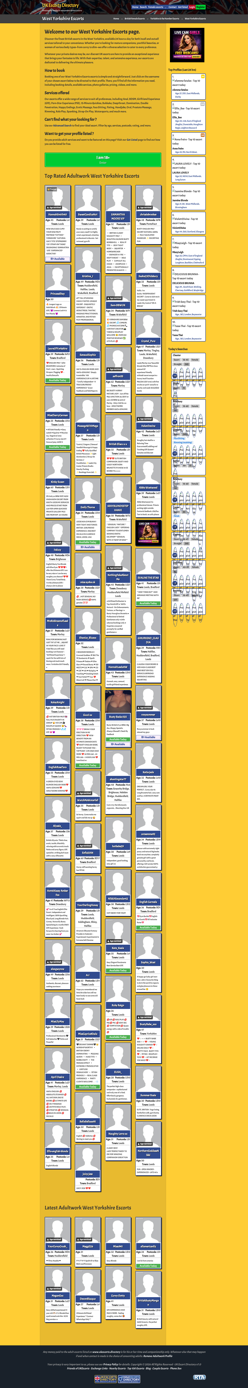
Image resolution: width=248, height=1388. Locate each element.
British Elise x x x (118, 444)
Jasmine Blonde (180, 200)
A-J (87, 975)
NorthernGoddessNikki (148, 1153)
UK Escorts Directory (60, 5)
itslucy (57, 550)
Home (135, 7)
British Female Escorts (135, 18)
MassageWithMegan (87, 428)
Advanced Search (62, 125)
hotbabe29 (118, 846)
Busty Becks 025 (118, 717)
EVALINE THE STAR (148, 578)
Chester (177, 355)
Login (192, 7)
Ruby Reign (118, 1005)
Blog (148, 1368)
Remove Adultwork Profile (157, 1356)
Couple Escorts (160, 1368)
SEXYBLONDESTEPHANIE (117, 508)
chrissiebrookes (148, 214)
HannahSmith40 (57, 214)
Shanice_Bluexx (87, 638)
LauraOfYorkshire (57, 348)
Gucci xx (87, 715)
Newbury (177, 401)
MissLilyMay (57, 1021)
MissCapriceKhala (87, 1034)
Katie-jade (148, 772)
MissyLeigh (177, 252)
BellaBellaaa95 (88, 1121)
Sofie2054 (87, 853)
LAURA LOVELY (180, 172)
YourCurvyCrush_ (57, 1246)
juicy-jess (88, 1174)
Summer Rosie (148, 1095)
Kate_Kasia (118, 948)
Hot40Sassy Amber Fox (57, 893)
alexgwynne (57, 969)
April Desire (57, 1077)
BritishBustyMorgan (148, 1302)
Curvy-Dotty (118, 1295)
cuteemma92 (148, 834)
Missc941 (118, 1246)
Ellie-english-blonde (57, 1151)
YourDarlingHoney (87, 905)
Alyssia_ (57, 826)
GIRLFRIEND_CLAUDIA (148, 640)
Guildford (178, 562)
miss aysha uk (87, 582)
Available (59, 259)
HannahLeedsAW (117, 667)
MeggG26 (88, 1246)
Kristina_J (87, 276)
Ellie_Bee (177, 117)
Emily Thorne (88, 507)
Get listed (183, 7)
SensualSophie (88, 355)
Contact (173, 7)
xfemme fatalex (180, 89)
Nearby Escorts (117, 1368)
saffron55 (118, 376)
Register (200, 7)
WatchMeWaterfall (87, 800)
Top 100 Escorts (135, 1368)
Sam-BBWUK (118, 305)
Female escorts (155, 7)
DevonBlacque (88, 1299)
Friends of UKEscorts (78, 1368)
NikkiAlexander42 (118, 898)
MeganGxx (57, 1295)
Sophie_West (148, 962)
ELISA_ (118, 1072)
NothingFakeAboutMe (118, 577)
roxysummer (148, 714)
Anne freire (178, 148)
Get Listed (132, 140)
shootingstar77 (118, 779)
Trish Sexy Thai (179, 310)
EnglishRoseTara (58, 767)
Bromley (177, 590)
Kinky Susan (57, 482)
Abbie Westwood (148, 487)
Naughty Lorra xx (117, 1134)
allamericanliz (148, 1246)
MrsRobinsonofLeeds (57, 623)
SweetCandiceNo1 (87, 214)
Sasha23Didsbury (148, 276)
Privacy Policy (110, 1364)
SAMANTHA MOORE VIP (118, 216)
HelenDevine (148, 426)
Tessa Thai (177, 335)
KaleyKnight (57, 702)
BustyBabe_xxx (148, 1024)
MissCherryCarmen (57, 415)
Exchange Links (99, 1368)
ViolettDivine (179, 227)
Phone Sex (175, 1368)
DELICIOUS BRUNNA (183, 283)
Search (143, 7)
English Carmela (148, 902)
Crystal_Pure (148, 341)
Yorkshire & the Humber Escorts (164, 18)
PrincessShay (58, 294)
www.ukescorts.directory (106, 1352)
